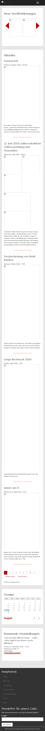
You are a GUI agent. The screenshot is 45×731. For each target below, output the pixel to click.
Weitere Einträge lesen (12, 582)
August (8, 618)
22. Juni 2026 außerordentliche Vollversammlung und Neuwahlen (22, 147)
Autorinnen (7, 685)
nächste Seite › (10, 576)
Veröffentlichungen (10, 694)
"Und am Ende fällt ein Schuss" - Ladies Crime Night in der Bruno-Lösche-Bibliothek (21, 640)
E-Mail (4, 716)
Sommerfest (11, 61)
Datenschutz (29, 729)
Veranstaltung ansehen (12, 653)
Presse (5, 698)
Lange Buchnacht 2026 (18, 359)
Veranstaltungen (9, 690)
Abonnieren (7, 725)
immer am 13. (12, 487)
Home (5, 677)
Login (38, 729)
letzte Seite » (22, 576)
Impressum (20, 729)
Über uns (6, 681)
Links (5, 703)
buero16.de (11, 729)
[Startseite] (6, 2)
